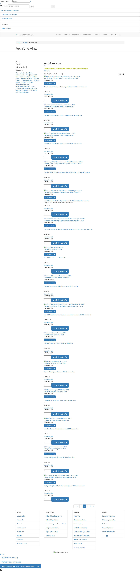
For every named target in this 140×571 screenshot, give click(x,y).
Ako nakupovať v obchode (82, 536)
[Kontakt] (107, 536)
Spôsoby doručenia (80, 520)
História (19, 536)
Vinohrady (20, 520)
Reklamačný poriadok (80, 539)
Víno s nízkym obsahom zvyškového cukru (26, 87)
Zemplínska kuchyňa (52, 528)
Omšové (29, 82)
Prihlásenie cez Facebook (11, 11)
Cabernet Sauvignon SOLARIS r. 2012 (55, 392)
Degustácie (76, 35)
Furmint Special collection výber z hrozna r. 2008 (58, 135)
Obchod (24, 43)
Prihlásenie (3, 6)
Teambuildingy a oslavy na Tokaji (56, 524)
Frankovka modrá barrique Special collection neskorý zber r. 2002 (64, 221)
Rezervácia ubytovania (12, 561)
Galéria (96, 35)
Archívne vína (20, 90)
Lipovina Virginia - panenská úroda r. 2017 (57, 420)
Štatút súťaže (78, 543)
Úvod (18, 43)
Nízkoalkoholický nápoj (25, 83)
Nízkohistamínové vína (23, 85)
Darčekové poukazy (10, 557)
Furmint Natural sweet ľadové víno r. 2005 (56, 278)
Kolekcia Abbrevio (26, 81)
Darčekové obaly (24, 92)
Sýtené (23, 82)
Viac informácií (48, 94)
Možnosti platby (78, 524)
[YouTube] (104, 536)
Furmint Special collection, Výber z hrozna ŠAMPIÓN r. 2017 (62, 192)
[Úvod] (0, 554)
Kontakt (105, 35)
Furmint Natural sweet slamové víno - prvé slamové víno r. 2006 (63, 306)
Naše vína (20, 524)
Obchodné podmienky (80, 528)
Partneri (104, 524)
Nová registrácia (6, 28)
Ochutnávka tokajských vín (54, 516)
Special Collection (26, 79)
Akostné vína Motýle (26, 73)
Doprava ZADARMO (21, 566)
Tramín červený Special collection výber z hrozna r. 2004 (61, 78)
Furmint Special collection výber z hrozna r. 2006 (58, 107)
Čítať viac (47, 71)
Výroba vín (20, 532)
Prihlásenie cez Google (9, 14)
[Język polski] (78, 547)
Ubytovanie (86, 35)
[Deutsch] (76, 547)
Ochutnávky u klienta (52, 520)
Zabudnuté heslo (7, 18)
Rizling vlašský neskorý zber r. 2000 (55, 449)
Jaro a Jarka (21, 516)
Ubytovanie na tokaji (52, 532)
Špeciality (27, 90)
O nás (58, 35)
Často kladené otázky (108, 532)
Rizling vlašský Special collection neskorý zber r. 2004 (60, 477)
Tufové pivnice (21, 528)
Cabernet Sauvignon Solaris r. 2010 (55, 363)
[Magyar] (80, 547)
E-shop (66, 35)
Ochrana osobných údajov (82, 532)
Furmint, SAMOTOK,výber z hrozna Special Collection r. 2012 (62, 164)
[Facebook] (102, 536)
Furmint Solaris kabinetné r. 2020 (54, 335)
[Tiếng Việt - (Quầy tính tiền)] (84, 547)
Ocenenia (20, 539)
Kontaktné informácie (108, 516)
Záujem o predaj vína (108, 520)
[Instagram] (105, 536)
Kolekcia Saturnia (25, 77)
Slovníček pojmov (107, 528)
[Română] (82, 547)
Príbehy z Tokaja (22, 543)
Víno (17, 73)
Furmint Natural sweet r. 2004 (53, 249)
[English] (74, 547)
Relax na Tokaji (50, 536)
